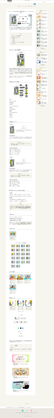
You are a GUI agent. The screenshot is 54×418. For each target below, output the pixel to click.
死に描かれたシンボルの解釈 (16, 36)
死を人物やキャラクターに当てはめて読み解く (18, 42)
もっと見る (42, 48)
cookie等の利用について (35, 412)
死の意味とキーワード (15, 38)
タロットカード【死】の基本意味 (16, 35)
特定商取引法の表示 (21, 412)
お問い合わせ (28, 412)
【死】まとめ (13, 43)
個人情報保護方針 (25, 412)
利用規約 (17, 412)
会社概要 (31, 412)
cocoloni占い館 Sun (9, 407)
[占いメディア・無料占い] (9, 2)
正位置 (14, 39)
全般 (12, 407)
